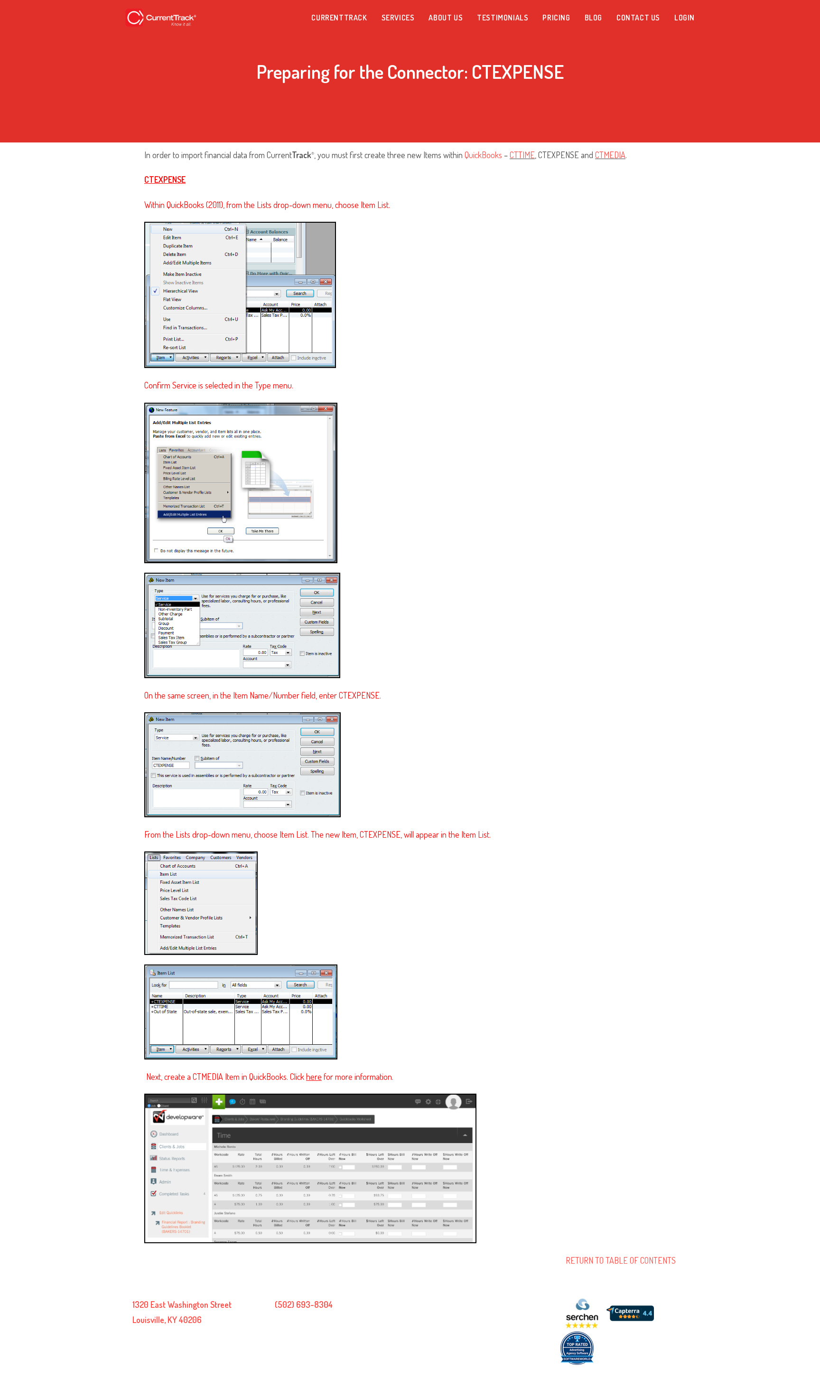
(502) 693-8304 (304, 1304)
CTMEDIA (610, 155)
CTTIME (522, 155)
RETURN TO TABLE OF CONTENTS (621, 1260)
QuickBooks (483, 155)
